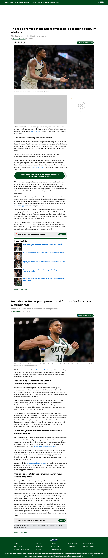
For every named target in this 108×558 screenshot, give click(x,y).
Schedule (33, 2)
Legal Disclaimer (88, 546)
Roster (47, 2)
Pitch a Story (18, 546)
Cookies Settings (56, 549)
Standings (40, 2)
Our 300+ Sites (72, 543)
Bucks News (23, 289)
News (21, 2)
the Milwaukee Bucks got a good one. (45, 446)
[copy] (24, 42)
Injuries (52, 2)
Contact (53, 543)
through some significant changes (43, 370)
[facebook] (94, 2)
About (16, 543)
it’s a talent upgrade (20, 206)
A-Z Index (38, 549)
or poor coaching (36, 131)
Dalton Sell (17, 311)
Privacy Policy (39, 546)
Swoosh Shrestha (19, 39)
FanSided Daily (88, 543)
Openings (38, 543)
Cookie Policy (72, 546)
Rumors (26, 2)
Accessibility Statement (21, 549)
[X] (98, 2)
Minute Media (12, 553)
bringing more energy (38, 167)
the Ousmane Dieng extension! (36, 463)
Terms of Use (55, 546)
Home (16, 289)
